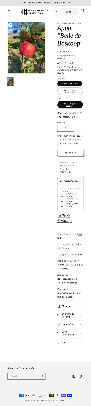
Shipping (61, 55)
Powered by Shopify (58, 400)
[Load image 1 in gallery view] (10, 81)
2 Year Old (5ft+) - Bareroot (70, 104)
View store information (65, 170)
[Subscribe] (42, 376)
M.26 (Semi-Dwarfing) (70, 91)
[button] (9, 11)
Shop (68, 11)
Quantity (61, 122)
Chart (64, 268)
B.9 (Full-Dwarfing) (69, 83)
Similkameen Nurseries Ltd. (41, 400)
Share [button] (63, 342)
